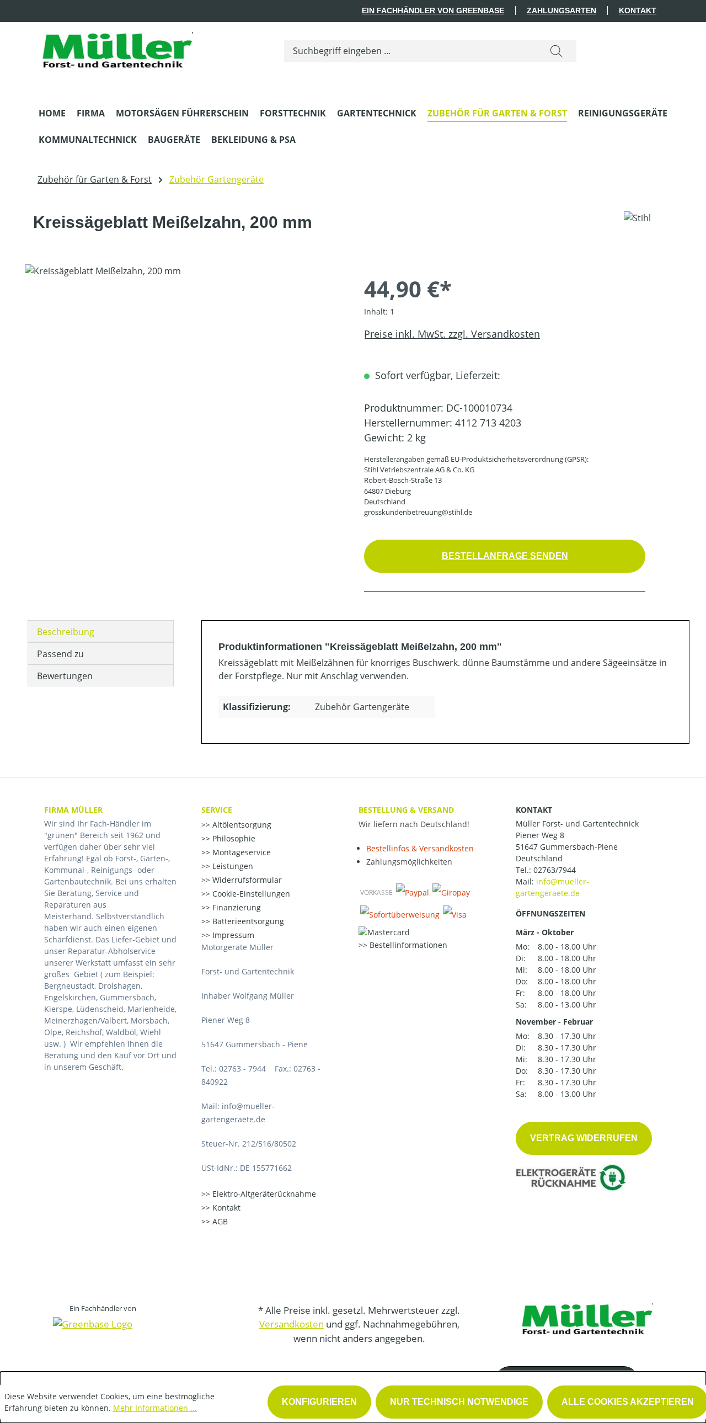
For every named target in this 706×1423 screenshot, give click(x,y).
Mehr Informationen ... (155, 1408)
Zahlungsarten (561, 10)
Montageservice (240, 852)
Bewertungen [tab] (65, 676)
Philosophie (232, 838)
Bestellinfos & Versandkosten (420, 848)
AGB (219, 1221)
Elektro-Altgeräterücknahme (263, 1194)
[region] (183, 383)
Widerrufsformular (246, 880)
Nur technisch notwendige (459, 1401)
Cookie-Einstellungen (250, 893)
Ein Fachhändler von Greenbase (433, 10)
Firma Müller (73, 809)
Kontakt (637, 10)
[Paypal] (412, 892)
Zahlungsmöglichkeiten (409, 861)
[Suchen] (556, 51)
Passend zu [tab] (60, 654)
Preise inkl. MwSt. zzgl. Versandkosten (452, 333)
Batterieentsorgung (247, 921)
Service (216, 809)
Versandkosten (291, 1324)
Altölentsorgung (240, 824)
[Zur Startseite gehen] (116, 48)
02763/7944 (554, 870)
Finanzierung (235, 907)
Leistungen (231, 866)
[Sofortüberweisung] (400, 914)
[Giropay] (451, 892)
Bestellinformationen (407, 945)
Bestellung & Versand (406, 809)
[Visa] (455, 914)
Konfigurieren (319, 1401)
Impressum (232, 935)
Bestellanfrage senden (505, 556)
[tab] (101, 631)
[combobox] (410, 51)
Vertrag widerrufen (584, 1138)
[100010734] (183, 383)
